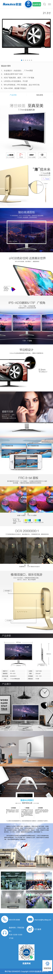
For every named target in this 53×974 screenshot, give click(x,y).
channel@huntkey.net (42, 919)
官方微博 (37, 929)
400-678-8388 (14, 919)
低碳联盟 (37, 4)
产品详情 (13, 95)
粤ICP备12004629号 (12, 971)
